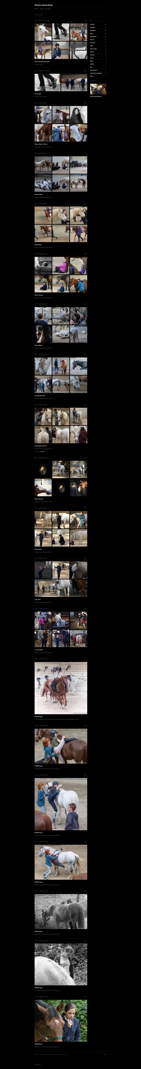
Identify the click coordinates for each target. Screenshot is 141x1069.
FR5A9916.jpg (38, 766)
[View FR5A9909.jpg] (61, 1042)
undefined (42, 451)
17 (61, 1054)
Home (36, 14)
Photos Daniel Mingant (96, 96)
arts (43, 719)
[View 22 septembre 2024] (61, 375)
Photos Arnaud (39, 295)
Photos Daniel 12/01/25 (41, 144)
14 (55, 1054)
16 (59, 1054)
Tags (38, 14)
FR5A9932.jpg (38, 716)
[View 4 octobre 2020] (61, 629)
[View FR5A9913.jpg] (61, 880)
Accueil (41, 9)
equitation (46, 147)
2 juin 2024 (38, 599)
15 (57, 1054)
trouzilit (45, 96)
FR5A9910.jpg (38, 987)
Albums (36, 9)
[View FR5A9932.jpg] (61, 714)
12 (51, 1054)
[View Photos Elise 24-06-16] (61, 425)
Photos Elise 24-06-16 (41, 446)
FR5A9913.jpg (38, 882)
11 (49, 1054)
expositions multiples (53, 719)
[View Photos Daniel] (61, 174)
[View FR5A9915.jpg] (61, 830)
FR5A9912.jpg (38, 931)
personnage (65, 719)
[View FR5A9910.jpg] (61, 985)
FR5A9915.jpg (38, 832)
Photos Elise (38, 244)
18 (63, 1054)
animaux (40, 719)
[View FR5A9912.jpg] (61, 929)
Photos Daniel (38, 194)
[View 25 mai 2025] (61, 82)
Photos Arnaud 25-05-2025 (42, 61)
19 (65, 1054)
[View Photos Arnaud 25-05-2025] (61, 41)
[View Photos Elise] (61, 224)
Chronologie (48, 9)
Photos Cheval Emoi (44, 5)
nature (60, 719)
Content (36, 658)
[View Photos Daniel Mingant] (98, 93)
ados (36, 719)
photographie (72, 719)
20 (67, 1054)
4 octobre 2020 (39, 650)
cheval (41, 14)
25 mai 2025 (38, 94)
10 (47, 1054)
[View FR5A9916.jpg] (61, 764)
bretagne (37, 64)
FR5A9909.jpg (38, 1044)
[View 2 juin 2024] (61, 579)
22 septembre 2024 (40, 395)
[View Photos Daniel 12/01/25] (61, 123)
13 (53, 1054)
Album (36, 20)
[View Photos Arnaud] (61, 274)
